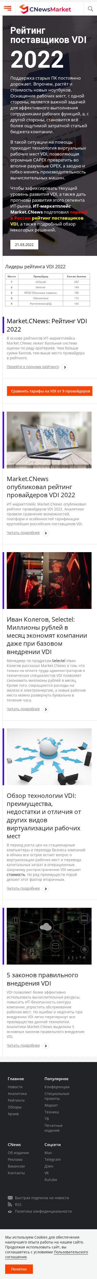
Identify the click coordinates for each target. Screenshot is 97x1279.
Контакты (16, 1172)
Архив (13, 1113)
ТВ (46, 1118)
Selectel (58, 660)
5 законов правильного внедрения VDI (42, 979)
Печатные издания (53, 1128)
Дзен (48, 1166)
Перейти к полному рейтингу (33, 366)
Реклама (15, 1159)
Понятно (19, 1269)
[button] (90, 9)
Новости (15, 1086)
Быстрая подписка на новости (42, 1197)
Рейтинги (16, 1100)
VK (46, 1172)
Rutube (50, 1179)
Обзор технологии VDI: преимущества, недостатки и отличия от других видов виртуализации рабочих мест (44, 815)
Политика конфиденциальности (43, 1211)
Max (48, 1152)
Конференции (57, 1086)
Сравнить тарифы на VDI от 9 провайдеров (50, 391)
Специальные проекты (56, 1096)
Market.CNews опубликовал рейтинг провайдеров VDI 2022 (41, 486)
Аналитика (17, 1093)
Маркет (51, 1105)
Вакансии (16, 1166)
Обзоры (15, 1107)
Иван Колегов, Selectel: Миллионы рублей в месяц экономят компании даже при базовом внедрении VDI (47, 635)
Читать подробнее (23, 532)
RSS (18, 1204)
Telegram (52, 1159)
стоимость (16, 874)
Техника (51, 1111)
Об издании (18, 1152)
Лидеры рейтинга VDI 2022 (35, 266)
